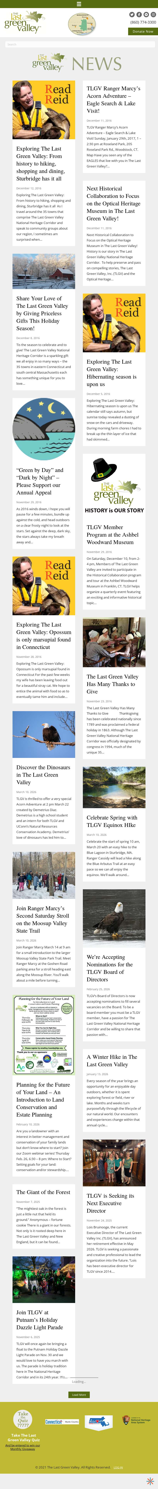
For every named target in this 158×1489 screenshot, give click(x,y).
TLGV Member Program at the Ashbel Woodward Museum (113, 534)
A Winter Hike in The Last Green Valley (112, 1060)
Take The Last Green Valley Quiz (24, 1438)
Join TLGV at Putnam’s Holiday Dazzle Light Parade (39, 1319)
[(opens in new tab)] (99, 1423)
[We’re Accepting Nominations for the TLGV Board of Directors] (114, 919)
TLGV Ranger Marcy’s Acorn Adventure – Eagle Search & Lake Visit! (113, 99)
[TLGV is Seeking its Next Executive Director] (114, 1163)
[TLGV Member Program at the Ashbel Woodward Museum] (114, 486)
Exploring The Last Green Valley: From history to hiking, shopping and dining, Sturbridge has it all (40, 163)
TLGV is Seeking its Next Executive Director (110, 1203)
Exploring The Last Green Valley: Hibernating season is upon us (112, 372)
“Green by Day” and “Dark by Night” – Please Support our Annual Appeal (39, 481)
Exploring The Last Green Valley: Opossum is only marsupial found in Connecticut (43, 635)
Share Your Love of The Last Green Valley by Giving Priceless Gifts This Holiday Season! (42, 313)
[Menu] (79, 4)
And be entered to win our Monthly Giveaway (22, 1447)
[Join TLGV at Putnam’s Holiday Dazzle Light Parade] (44, 1280)
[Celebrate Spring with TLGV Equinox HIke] (114, 788)
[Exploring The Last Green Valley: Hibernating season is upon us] (114, 323)
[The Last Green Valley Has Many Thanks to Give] (114, 643)
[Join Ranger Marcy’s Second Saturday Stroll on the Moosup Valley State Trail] (44, 876)
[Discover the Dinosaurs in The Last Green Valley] (44, 735)
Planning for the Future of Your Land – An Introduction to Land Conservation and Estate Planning (43, 1099)
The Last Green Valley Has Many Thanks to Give (113, 683)
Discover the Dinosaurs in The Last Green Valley (43, 774)
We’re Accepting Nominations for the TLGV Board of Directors (110, 968)
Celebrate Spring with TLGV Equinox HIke (112, 821)
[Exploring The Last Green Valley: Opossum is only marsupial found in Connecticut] (44, 586)
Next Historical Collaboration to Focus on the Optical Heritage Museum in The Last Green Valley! (113, 203)
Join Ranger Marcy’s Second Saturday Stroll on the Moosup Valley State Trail (42, 919)
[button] (79, 1395)
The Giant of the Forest (43, 1192)
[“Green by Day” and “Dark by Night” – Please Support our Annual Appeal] (44, 429)
